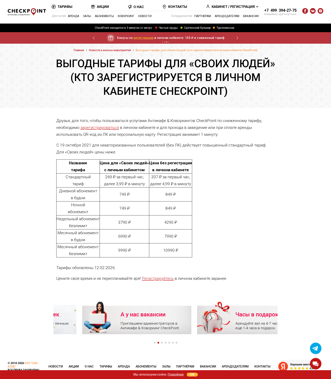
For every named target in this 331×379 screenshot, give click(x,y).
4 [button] (165, 343)
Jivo (315, 363)
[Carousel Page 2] (164, 42)
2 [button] (158, 343)
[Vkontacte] (313, 11)
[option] (108, 317)
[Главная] (27, 11)
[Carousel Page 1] (162, 42)
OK (192, 374)
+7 (280, 10)
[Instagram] (320, 11)
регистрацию (144, 38)
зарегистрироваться (99, 127)
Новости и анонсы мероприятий (110, 50)
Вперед (237, 38)
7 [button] (176, 343)
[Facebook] (305, 11)
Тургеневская (225, 27)
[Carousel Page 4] (168, 42)
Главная (79, 50)
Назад (94, 38)
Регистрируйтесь (158, 278)
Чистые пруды (168, 27)
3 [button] (162, 343)
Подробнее (176, 374)
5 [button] (169, 343)
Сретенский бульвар (197, 27)
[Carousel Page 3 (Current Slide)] (166, 42)
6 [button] (173, 343)
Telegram (315, 348)
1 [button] (155, 343)
